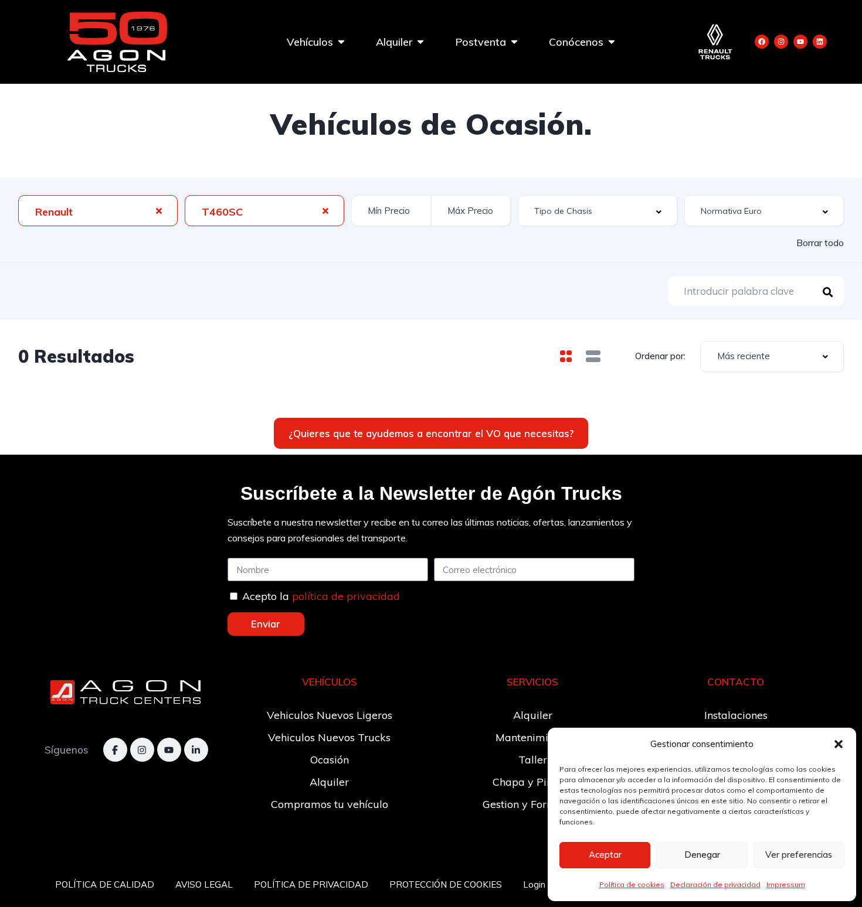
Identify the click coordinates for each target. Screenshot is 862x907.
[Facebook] (762, 42)
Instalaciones (736, 715)
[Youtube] (800, 42)
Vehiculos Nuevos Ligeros (329, 715)
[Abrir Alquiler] (420, 42)
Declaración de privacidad (715, 884)
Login (534, 884)
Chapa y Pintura (533, 782)
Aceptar (605, 854)
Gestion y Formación (533, 804)
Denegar (702, 854)
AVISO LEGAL (204, 884)
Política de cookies (631, 884)
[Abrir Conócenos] (611, 42)
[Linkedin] (820, 42)
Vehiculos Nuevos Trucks (329, 737)
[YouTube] (169, 750)
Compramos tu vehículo (329, 804)
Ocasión (329, 759)
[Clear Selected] (158, 210)
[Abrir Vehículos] (341, 42)
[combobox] (98, 210)
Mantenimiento (532, 737)
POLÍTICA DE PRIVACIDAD (311, 884)
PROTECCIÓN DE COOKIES (445, 884)
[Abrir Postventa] (514, 42)
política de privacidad (346, 596)
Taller (532, 759)
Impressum (785, 884)
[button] (838, 744)
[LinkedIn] (196, 750)
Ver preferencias (798, 854)
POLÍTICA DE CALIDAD (104, 884)
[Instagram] (781, 42)
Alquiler (329, 782)
